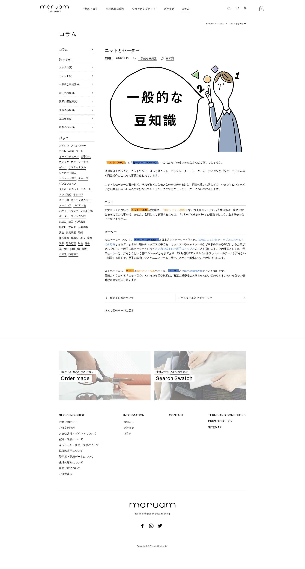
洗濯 (61, 243)
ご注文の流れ (67, 427)
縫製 (84, 248)
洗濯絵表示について (71, 450)
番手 (87, 243)
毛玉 (82, 238)
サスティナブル (77, 167)
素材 (66, 248)
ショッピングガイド (144, 8)
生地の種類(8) (67, 110)
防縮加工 (73, 254)
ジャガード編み (67, 172)
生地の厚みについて (71, 462)
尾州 (80, 232)
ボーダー (64, 216)
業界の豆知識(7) (68, 101)
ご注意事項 (65, 473)
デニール (86, 189)
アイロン (64, 145)
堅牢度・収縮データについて (76, 456)
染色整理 (64, 238)
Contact (176, 415)
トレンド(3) (65, 75)
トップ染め (65, 194)
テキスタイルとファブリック (195, 297)
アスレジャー (78, 145)
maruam (210, 23)
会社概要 (168, 8)
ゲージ (63, 167)
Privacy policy (220, 421)
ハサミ (63, 210)
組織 (72, 248)
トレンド (78, 194)
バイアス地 (79, 205)
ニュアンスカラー (81, 199)
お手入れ (86, 156)
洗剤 (89, 238)
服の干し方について (122, 297)
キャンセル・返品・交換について (79, 445)
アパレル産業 (66, 151)
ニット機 (64, 199)
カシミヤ (64, 161)
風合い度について (69, 467)
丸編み (63, 221)
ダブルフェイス (67, 183)
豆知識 (170, 58)
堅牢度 (72, 227)
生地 (80, 243)
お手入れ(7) (65, 67)
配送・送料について (71, 439)
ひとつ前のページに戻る (119, 310)
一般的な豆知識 (147, 58)
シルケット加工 (67, 178)
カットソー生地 (79, 161)
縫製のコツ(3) (67, 127)
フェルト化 (86, 210)
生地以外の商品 (115, 8)
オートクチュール (69, 156)
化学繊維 (80, 221)
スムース (83, 178)
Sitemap (215, 427)
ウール (79, 151)
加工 (70, 221)
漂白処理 (71, 243)
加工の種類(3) (67, 93)
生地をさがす (90, 8)
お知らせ (128, 421)
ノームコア (65, 205)
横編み (74, 238)
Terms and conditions (227, 415)
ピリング (73, 210)
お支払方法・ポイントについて (77, 433)
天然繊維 (83, 227)
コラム (186, 8)
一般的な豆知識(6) (69, 84)
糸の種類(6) (65, 118)
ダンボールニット (69, 189)
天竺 (61, 232)
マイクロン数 (78, 216)
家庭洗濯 (71, 232)
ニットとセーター (237, 23)
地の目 (63, 227)
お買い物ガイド (68, 421)
